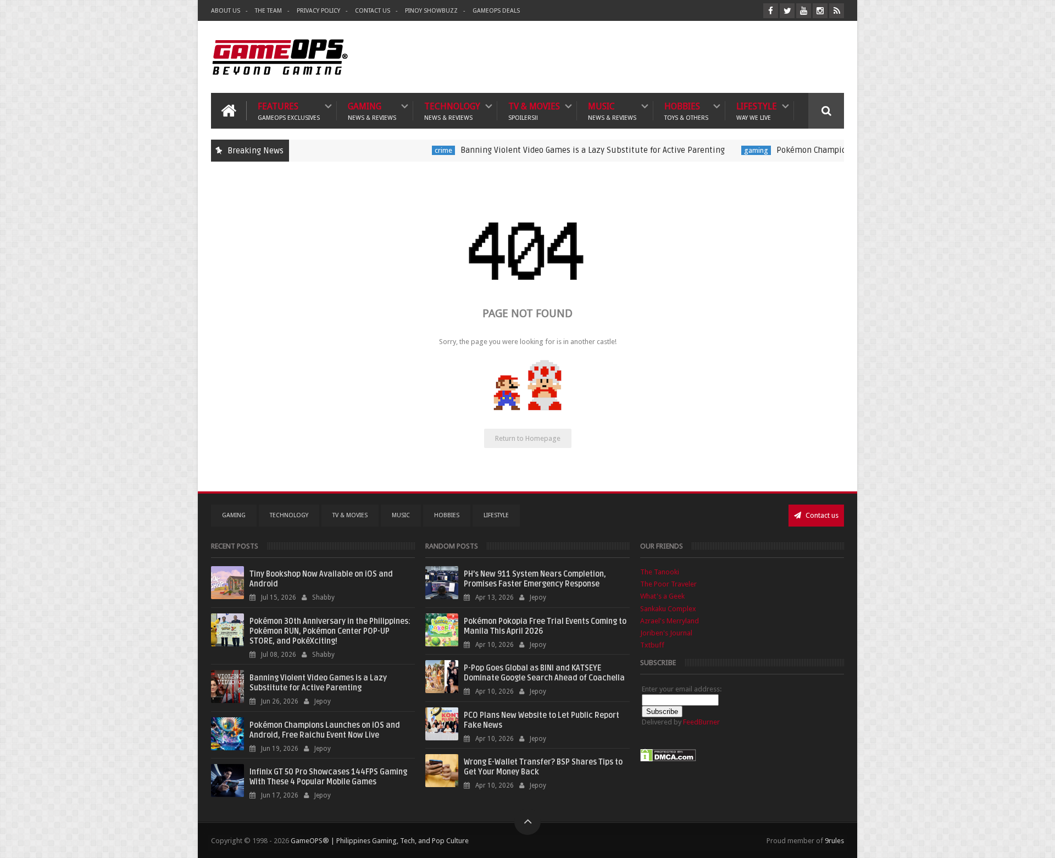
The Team (268, 10)
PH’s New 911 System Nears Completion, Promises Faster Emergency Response (535, 579)
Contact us (821, 515)
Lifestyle (756, 110)
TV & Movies (534, 110)
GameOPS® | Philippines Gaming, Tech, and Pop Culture (380, 841)
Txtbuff (652, 645)
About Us (225, 10)
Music (612, 110)
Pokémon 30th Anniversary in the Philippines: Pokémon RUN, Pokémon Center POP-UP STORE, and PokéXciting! (329, 631)
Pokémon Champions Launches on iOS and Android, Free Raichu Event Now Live (324, 730)
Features (289, 110)
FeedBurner (701, 722)
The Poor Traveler (668, 584)
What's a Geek (662, 596)
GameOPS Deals (496, 10)
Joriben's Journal (666, 633)
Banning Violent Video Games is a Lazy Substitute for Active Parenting (562, 150)
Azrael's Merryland (669, 621)
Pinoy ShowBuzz (431, 10)
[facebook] (770, 10)
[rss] (836, 10)
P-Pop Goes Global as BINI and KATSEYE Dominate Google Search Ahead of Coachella (544, 673)
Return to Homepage (527, 438)
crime (412, 150)
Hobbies (686, 110)
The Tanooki (659, 572)
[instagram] (820, 10)
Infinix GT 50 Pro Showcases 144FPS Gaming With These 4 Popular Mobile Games (328, 777)
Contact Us (372, 10)
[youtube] (803, 10)
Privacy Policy (318, 10)
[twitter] (787, 10)
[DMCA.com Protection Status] (668, 759)
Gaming (372, 110)
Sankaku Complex (668, 609)
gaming (725, 150)
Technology (452, 110)
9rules (834, 841)
